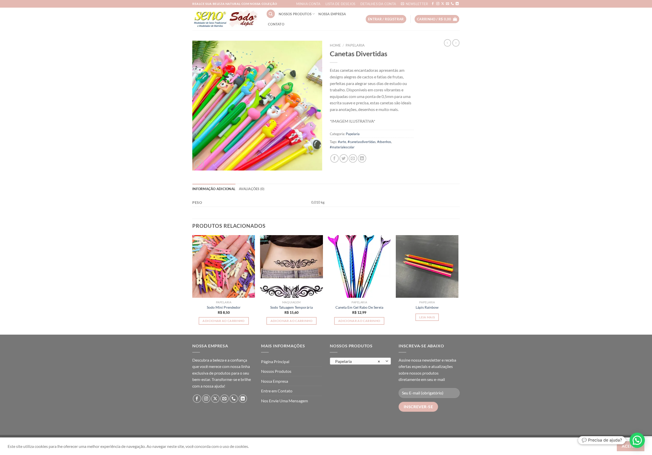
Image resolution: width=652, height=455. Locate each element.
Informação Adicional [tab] (213, 189)
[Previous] (192, 284)
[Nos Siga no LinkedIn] (457, 4)
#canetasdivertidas (362, 142)
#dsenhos (384, 142)
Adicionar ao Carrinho (223, 320)
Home (335, 45)
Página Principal (275, 361)
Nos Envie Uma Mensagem (284, 400)
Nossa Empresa (332, 14)
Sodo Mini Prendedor (224, 307)
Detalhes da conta (378, 4)
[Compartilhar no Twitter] (343, 158)
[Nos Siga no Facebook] (432, 4)
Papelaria (355, 45)
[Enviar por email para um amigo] (353, 158)
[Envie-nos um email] (447, 4)
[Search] (271, 14)
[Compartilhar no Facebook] (334, 158)
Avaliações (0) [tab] (252, 189)
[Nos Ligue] (452, 4)
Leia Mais (427, 317)
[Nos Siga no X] (442, 4)
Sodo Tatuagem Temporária (291, 307)
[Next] (458, 284)
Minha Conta (308, 4)
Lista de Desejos (340, 4)
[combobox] (360, 361)
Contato (276, 24)
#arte (342, 142)
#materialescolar (342, 147)
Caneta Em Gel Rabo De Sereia (359, 307)
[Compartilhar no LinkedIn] (362, 158)
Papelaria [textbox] (357, 361)
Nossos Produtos (295, 14)
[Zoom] (199, 164)
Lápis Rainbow (427, 307)
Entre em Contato (276, 390)
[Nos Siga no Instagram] (437, 4)
